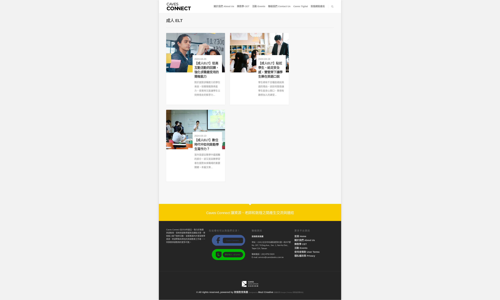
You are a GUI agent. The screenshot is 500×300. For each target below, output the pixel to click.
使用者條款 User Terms (307, 252)
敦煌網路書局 (318, 6)
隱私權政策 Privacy (304, 256)
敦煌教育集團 (241, 292)
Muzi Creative (265, 292)
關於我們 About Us (224, 6)
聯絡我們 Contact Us (279, 6)
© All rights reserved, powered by (215, 292)
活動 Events (258, 6)
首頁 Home (300, 236)
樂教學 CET (243, 6)
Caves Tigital (300, 6)
